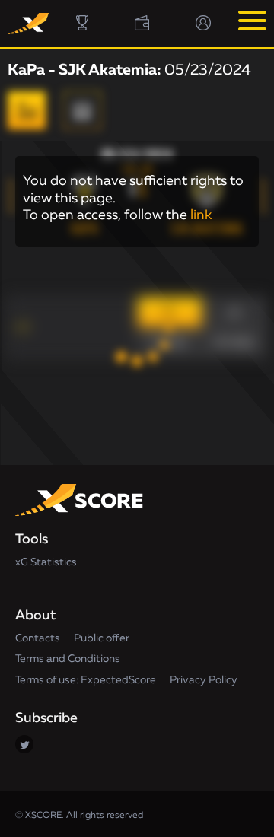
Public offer (101, 638)
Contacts (37, 638)
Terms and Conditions (67, 659)
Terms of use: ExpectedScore (85, 680)
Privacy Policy (203, 680)
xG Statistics (46, 562)
